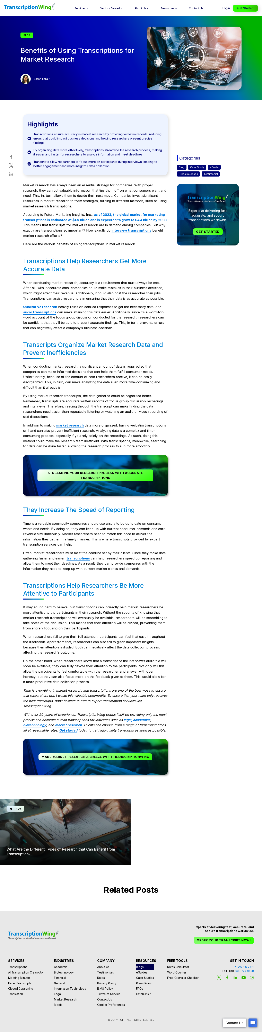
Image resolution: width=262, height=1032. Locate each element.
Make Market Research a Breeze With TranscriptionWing (95, 757)
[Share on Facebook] (11, 158)
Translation (15, 994)
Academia (60, 967)
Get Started (245, 8)
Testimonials (105, 972)
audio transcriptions (39, 312)
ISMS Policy (105, 988)
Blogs (140, 967)
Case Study (197, 167)
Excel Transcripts (19, 983)
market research (70, 425)
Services (80, 8)
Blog (181, 167)
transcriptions (78, 558)
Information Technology (70, 988)
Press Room (144, 983)
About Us (140, 8)
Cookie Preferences (111, 1004)
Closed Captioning (20, 988)
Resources (167, 8)
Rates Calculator (178, 967)
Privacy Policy (106, 983)
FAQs (139, 988)
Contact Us (196, 8)
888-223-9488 (244, 970)
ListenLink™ (143, 994)
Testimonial (211, 174)
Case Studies (145, 977)
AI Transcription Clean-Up (25, 972)
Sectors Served (110, 8)
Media (58, 1004)
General (59, 983)
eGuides (141, 972)
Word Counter (176, 972)
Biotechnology (64, 972)
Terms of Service (109, 994)
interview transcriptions (131, 230)
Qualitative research (40, 307)
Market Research (65, 999)
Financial (60, 977)
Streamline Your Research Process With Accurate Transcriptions (95, 475)
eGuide (214, 167)
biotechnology (34, 725)
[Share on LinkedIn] (11, 175)
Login (226, 8)
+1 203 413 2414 (244, 966)
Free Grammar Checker (183, 977)
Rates (101, 977)
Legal (57, 994)
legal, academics (137, 720)
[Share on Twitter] (11, 166)
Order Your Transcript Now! (224, 940)
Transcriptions (17, 967)
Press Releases (188, 174)
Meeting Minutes (19, 977)
